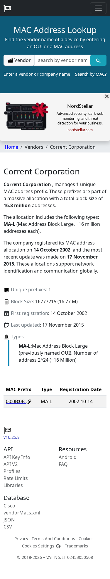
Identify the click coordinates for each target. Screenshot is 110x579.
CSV (8, 526)
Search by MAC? (90, 74)
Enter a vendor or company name (55, 74)
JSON (9, 519)
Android (68, 457)
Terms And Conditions (53, 538)
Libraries (13, 485)
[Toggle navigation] (98, 8)
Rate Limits (16, 478)
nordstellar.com (80, 130)
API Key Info (17, 457)
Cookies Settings (38, 546)
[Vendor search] (98, 60)
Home (11, 147)
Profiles (12, 471)
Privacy (21, 538)
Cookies (86, 538)
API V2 (11, 464)
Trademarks (76, 546)
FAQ (63, 464)
